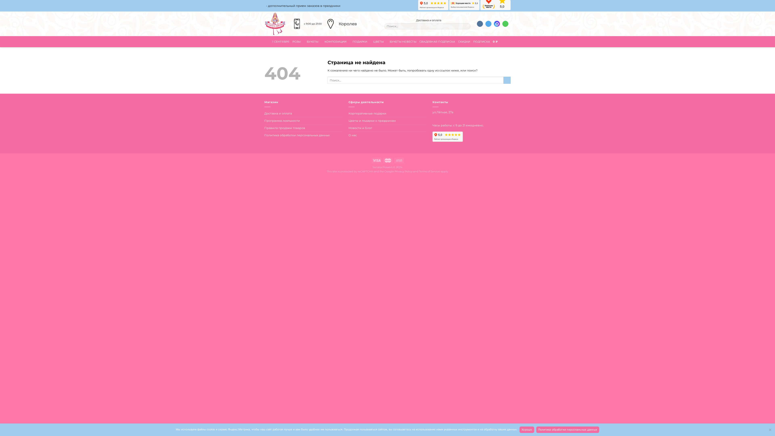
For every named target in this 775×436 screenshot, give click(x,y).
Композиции (336, 41)
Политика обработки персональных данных (297, 135)
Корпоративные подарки (367, 113)
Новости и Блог (360, 128)
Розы (296, 41)
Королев (348, 23)
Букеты (313, 41)
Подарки (360, 41)
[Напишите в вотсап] (505, 24)
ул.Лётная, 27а (443, 112)
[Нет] (770, 431)
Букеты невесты (403, 41)
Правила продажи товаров (284, 128)
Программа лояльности (282, 121)
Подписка (481, 41)
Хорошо (527, 429)
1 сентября (281, 41)
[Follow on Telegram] (488, 24)
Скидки (464, 41)
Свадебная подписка (437, 41)
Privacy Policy (404, 171)
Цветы (378, 41)
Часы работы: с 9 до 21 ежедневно (458, 125)
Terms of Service (429, 171)
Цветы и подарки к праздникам (372, 121)
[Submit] (466, 26)
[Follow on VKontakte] (480, 24)
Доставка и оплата (428, 20)
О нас (353, 135)
